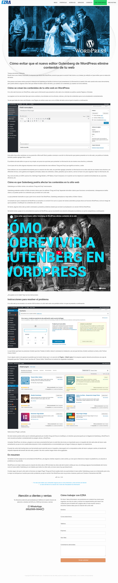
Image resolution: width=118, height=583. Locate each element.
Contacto (89, 2)
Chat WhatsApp (100, 2)
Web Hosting (112, 2)
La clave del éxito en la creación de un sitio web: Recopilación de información (60, 484)
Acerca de (72, 2)
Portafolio (63, 2)
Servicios (81, 2)
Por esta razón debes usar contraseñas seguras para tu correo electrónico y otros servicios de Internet (59, 482)
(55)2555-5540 (34, 509)
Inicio (55, 2)
